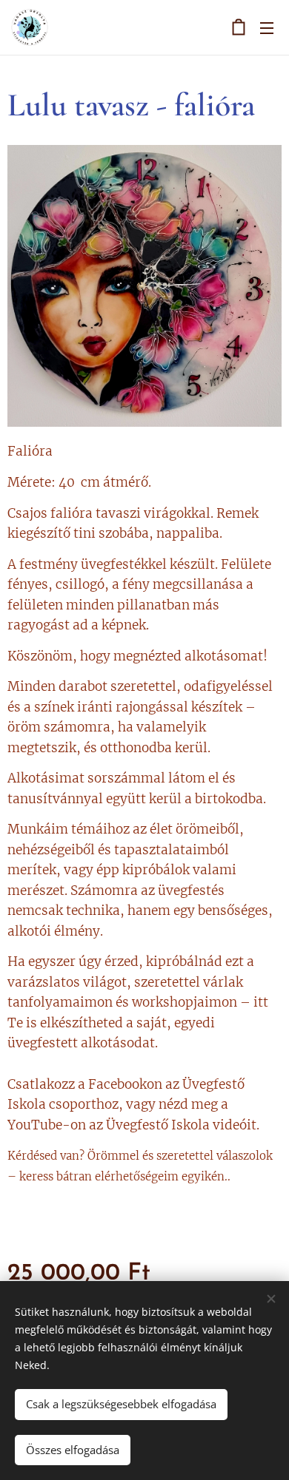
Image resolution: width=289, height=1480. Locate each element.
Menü (267, 27)
